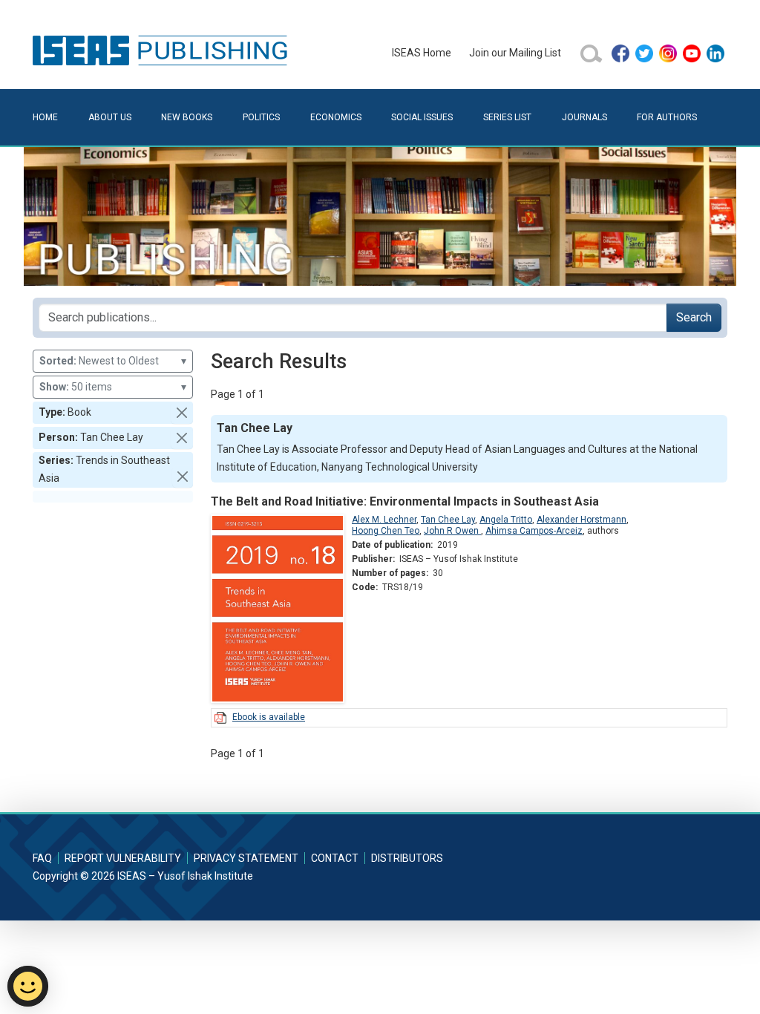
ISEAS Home (421, 53)
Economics (335, 117)
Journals (584, 117)
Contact (334, 858)
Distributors (407, 858)
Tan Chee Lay (448, 519)
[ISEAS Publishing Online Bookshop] (162, 50)
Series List (507, 117)
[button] (182, 413)
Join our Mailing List (515, 53)
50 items (112, 387)
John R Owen (452, 531)
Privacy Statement (246, 858)
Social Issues (422, 117)
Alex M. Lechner (384, 519)
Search (694, 317)
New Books (186, 117)
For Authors (667, 117)
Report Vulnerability (123, 858)
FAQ (42, 858)
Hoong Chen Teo (385, 531)
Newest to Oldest (112, 361)
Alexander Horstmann (581, 519)
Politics (261, 117)
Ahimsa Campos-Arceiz (534, 531)
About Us (109, 117)
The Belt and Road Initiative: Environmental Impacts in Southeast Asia (405, 501)
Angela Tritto (505, 519)
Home (45, 117)
